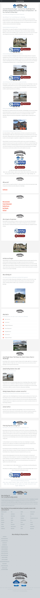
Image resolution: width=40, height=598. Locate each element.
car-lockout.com (4, 544)
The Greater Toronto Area (34, 518)
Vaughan (31, 524)
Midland (12, 520)
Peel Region (22, 518)
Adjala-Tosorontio (3, 511)
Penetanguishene (23, 520)
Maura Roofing (4, 563)
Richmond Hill (22, 524)
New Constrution (6, 201)
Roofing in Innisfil (4, 567)
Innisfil (12, 518)
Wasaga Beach (32, 526)
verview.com (4, 536)
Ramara (22, 522)
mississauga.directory (4, 538)
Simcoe (22, 528)
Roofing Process (6, 206)
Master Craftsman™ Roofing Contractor (8, 500)
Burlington (2, 522)
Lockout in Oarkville (4, 557)
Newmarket (12, 528)
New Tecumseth (13, 526)
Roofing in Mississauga (4, 565)
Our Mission (5, 189)
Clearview (2, 526)
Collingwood (3, 528)
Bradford (2, 518)
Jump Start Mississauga (4, 555)
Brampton (2, 520)
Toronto (31, 522)
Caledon (2, 524)
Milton (12, 522)
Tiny (31, 520)
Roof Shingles (5, 208)
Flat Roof (4, 210)
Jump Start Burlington (4, 551)
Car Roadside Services (4, 540)
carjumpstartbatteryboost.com (4, 561)
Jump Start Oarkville (5, 559)
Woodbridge (32, 528)
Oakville (22, 511)
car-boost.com (4, 542)
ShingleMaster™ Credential (34, 499)
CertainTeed (17, 500)
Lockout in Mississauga (4, 553)
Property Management (7, 204)
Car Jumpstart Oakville (4, 569)
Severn (22, 526)
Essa (11, 511)
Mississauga (12, 524)
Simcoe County (32, 511)
